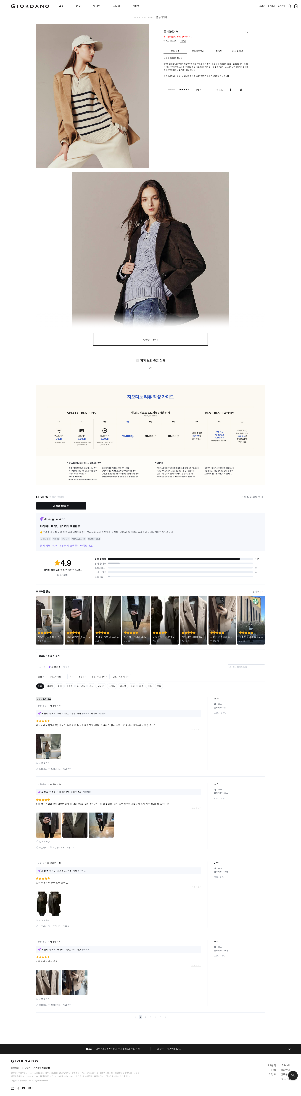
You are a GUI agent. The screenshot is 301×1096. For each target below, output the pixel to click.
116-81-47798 (32, 1076)
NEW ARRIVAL (174, 1049)
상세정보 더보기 (150, 339)
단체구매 (285, 1074)
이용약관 (26, 1068)
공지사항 (285, 1078)
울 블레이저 (161, 17)
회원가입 (271, 6)
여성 (78, 6)
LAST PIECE (148, 17)
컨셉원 (136, 6)
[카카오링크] (241, 89)
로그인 (262, 6)
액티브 (96, 6)
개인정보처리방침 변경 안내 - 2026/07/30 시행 (118, 1049)
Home (137, 17)
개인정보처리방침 (42, 1068)
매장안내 (285, 1069)
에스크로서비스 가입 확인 (117, 1076)
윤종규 (136, 1073)
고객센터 (281, 6)
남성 (61, 6)
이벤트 (272, 1074)
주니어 (116, 6)
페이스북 (230, 89)
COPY (182, 41)
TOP (290, 1049)
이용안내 (15, 1068)
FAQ (273, 1069)
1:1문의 (272, 1065)
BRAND (286, 1065)
